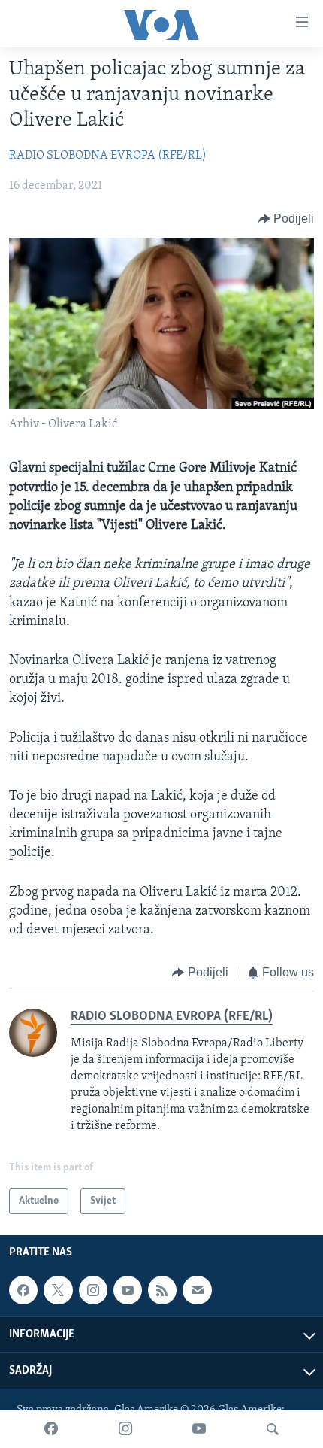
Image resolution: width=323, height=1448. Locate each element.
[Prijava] (197, 1290)
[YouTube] (199, 1429)
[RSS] (162, 1290)
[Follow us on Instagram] (93, 1290)
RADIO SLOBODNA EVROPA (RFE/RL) (108, 156)
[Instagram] (125, 1429)
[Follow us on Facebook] (23, 1290)
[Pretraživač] (272, 1429)
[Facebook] (51, 1429)
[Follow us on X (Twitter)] (58, 1290)
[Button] (286, 219)
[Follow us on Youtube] (127, 1290)
